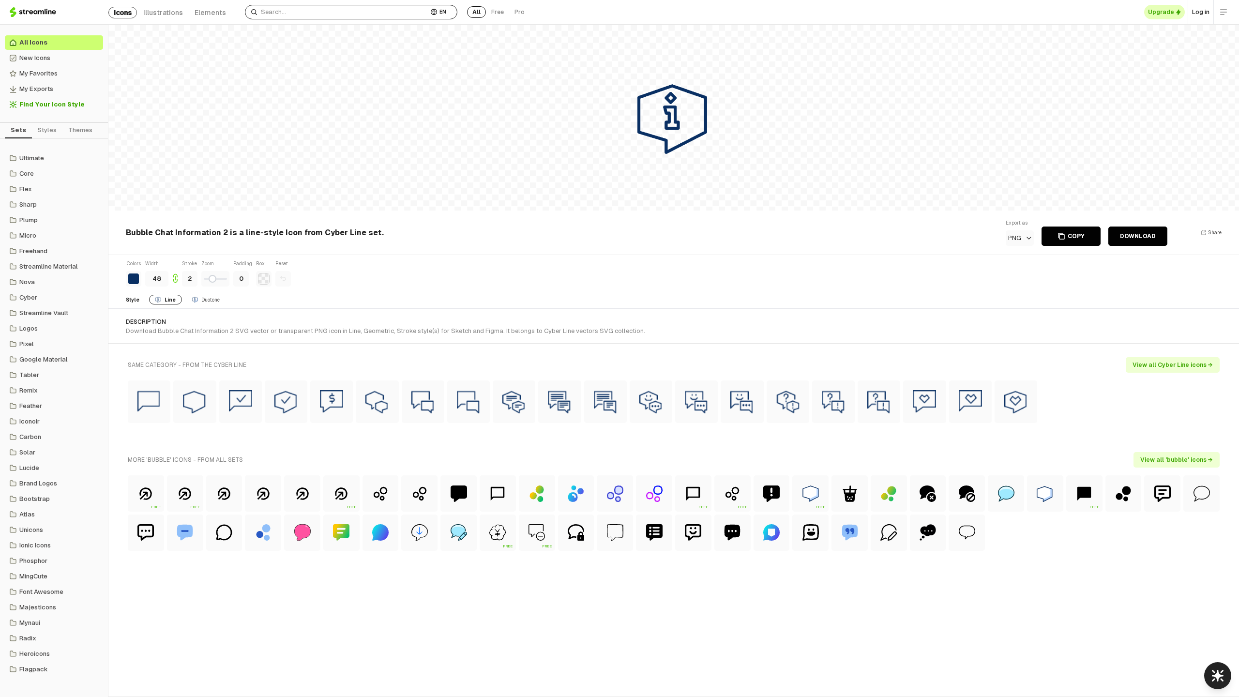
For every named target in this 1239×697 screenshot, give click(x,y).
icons (123, 12)
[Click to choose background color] (264, 279)
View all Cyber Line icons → (1173, 365)
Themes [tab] (80, 130)
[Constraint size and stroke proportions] (175, 273)
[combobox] (336, 12)
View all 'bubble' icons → (1176, 459)
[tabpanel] (54, 414)
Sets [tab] (18, 130)
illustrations (163, 12)
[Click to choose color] (133, 279)
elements (210, 12)
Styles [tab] (47, 130)
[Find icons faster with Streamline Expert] (1217, 675)
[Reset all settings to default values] (283, 279)
